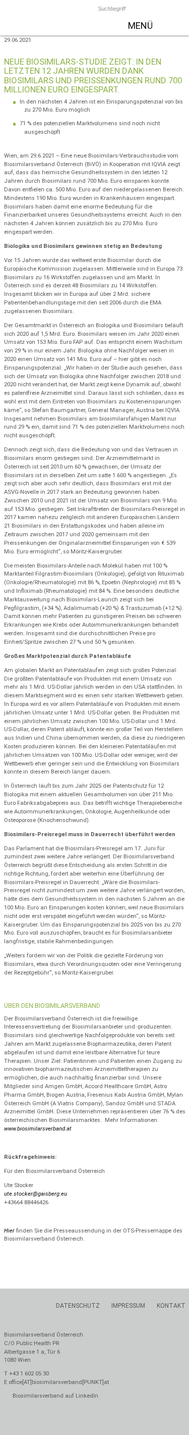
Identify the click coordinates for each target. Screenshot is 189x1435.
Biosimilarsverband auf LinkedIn (54, 1396)
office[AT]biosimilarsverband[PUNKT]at (59, 1382)
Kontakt (171, 1305)
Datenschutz (78, 1305)
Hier (9, 1230)
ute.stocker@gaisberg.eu (35, 1194)
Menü (140, 25)
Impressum (128, 1305)
